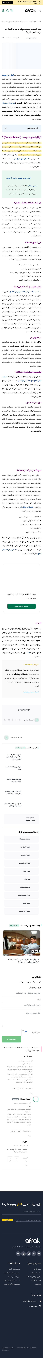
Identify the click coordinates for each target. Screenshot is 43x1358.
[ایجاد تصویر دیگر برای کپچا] (23, 1030)
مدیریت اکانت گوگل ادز (12, 1273)
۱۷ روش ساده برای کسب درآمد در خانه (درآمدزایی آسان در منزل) (14, 757)
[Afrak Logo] (21, 1240)
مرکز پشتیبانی (36, 1273)
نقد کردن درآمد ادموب (21, 606)
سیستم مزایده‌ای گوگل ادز (24, 159)
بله (21, 1089)
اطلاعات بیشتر (7, 2)
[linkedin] (23, 1253)
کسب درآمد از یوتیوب (12, 1280)
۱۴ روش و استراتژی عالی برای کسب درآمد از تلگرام (12, 805)
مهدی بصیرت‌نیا (31, 38)
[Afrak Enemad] (36, 1315)
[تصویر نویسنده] (39, 38)
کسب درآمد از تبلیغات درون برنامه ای (24, 292)
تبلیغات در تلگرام (13, 1276)
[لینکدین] (19, 720)
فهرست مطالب (32, 128)
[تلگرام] (9, 719)
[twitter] (39, 1253)
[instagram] (28, 1253)
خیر (14, 1089)
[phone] (11, 10)
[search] (7, 10)
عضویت (7, 1220)
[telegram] (34, 1253)
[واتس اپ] (5, 720)
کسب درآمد (23, 22)
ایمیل (39, 999)
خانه (40, 22)
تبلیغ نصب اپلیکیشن (31, 692)
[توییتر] (16, 720)
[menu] (39, 10)
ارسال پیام (12, 1039)
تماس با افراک (36, 1280)
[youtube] (18, 1253)
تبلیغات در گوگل (14, 1269)
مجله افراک (32, 22)
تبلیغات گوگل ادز (26, 507)
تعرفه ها (38, 1284)
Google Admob (8, 103)
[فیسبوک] (13, 720)
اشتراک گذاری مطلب (16, 738)
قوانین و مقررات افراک (33, 1276)
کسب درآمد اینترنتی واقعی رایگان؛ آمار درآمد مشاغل (13, 793)
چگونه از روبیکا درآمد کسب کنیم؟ (13, 768)
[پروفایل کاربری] (3, 10)
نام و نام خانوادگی (35, 987)
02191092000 (33, 1306)
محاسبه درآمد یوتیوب (12, 1284)
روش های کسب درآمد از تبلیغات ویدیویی (14, 780)
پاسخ (31, 1093)
